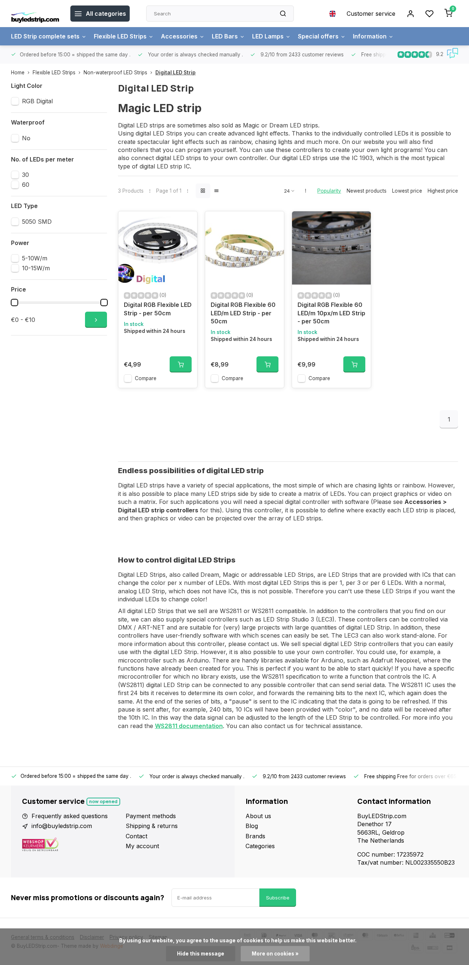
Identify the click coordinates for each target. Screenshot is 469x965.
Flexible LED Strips (120, 36)
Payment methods (151, 816)
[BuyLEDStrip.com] (35, 14)
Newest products (367, 191)
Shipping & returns (152, 825)
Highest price (443, 191)
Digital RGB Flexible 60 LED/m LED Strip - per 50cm (243, 313)
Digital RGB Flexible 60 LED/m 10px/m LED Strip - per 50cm (331, 313)
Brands (255, 836)
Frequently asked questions (70, 816)
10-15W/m (36, 268)
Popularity (329, 191)
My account (142, 846)
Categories (260, 846)
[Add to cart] (181, 364)
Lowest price (407, 191)
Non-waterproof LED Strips (115, 72)
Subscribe (277, 898)
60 (25, 184)
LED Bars (225, 36)
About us (258, 816)
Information (370, 36)
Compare (145, 378)
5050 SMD (37, 221)
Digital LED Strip (175, 72)
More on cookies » (275, 954)
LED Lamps (268, 36)
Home (18, 72)
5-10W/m (34, 258)
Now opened (103, 801)
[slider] (14, 302)
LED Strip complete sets (45, 36)
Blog (251, 825)
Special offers (318, 36)
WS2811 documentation (189, 726)
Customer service (371, 13)
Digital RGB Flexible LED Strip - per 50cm (158, 308)
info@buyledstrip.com (62, 825)
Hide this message (200, 954)
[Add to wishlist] (186, 222)
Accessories (179, 36)
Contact (136, 836)
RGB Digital (37, 101)
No (26, 138)
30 (25, 174)
